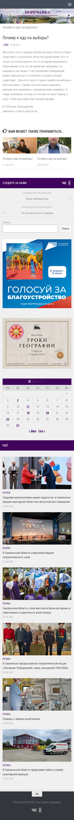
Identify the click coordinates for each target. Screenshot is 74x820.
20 (47, 412)
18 (28, 412)
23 (7, 419)
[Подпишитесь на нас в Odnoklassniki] (69, 183)
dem (6, 44)
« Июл (32, 431)
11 (28, 406)
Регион (6, 492)
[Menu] (69, 4)
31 (17, 425)
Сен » (41, 431)
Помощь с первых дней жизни (21, 719)
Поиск (6, 222)
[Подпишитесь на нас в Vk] (64, 183)
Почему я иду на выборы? (20, 27)
